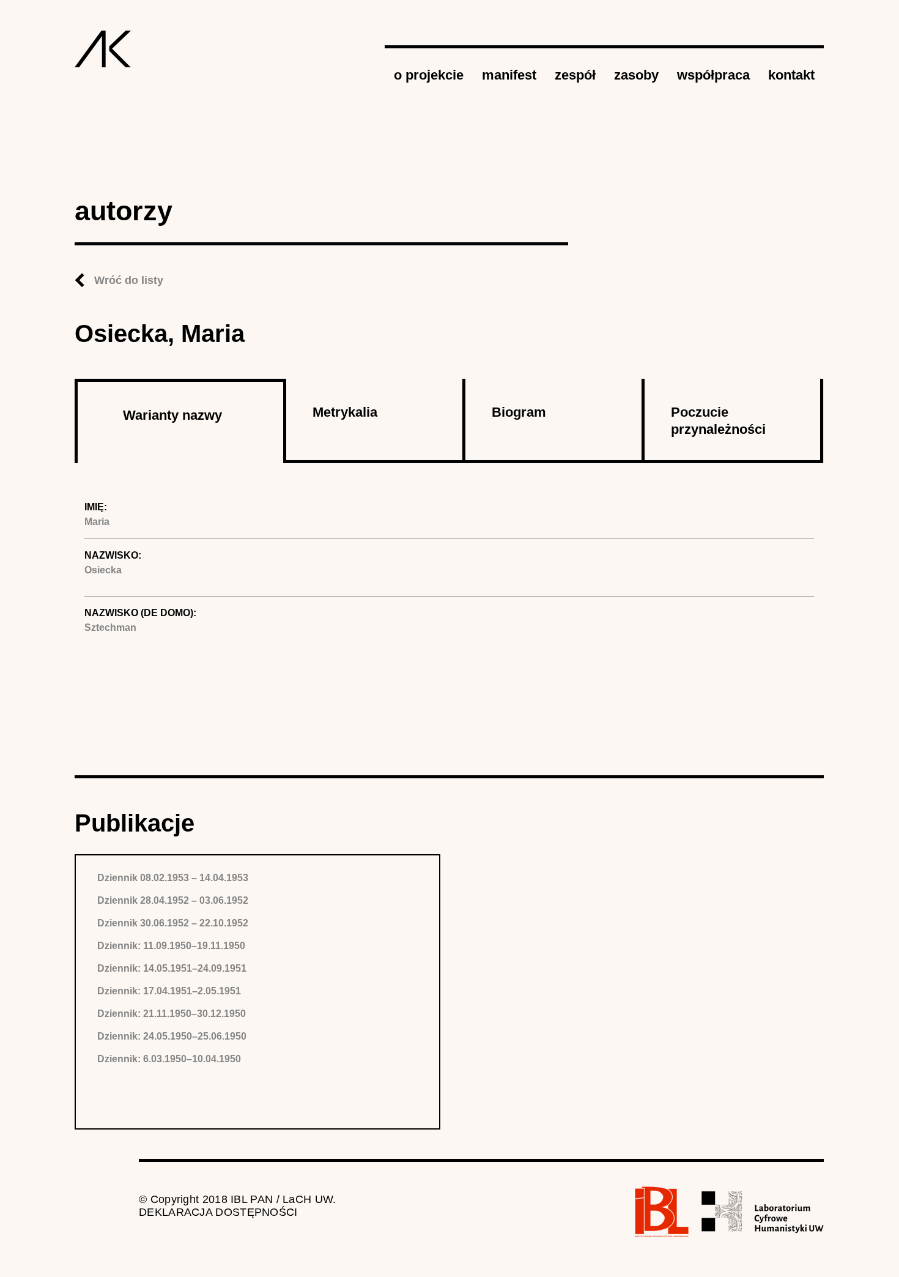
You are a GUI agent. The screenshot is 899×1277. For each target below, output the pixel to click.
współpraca (713, 75)
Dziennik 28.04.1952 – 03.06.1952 (172, 900)
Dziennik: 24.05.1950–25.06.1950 (171, 1036)
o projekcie (429, 75)
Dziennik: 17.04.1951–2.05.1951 (169, 991)
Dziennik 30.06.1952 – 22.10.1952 (172, 923)
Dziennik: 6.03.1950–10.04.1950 (169, 1059)
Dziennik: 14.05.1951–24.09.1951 (171, 968)
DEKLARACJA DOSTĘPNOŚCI (218, 1212)
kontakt (791, 75)
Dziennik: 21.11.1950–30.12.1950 (171, 1013)
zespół (575, 75)
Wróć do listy (128, 280)
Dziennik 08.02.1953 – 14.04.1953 (172, 878)
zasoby (636, 75)
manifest (509, 75)
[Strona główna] (103, 49)
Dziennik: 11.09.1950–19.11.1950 (171, 945)
